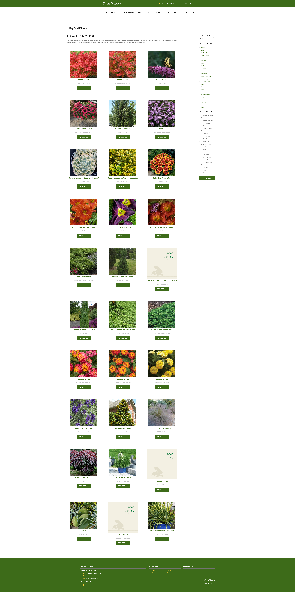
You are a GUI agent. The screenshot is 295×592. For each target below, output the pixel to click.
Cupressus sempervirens (123, 129)
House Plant (204, 71)
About (140, 12)
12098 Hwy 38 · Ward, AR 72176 (94, 573)
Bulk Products (128, 12)
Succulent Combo (205, 94)
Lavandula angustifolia (84, 428)
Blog (150, 12)
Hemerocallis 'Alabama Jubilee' (84, 227)
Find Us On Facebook (91, 585)
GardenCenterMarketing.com (209, 585)
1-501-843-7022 (187, 3)
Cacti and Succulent (206, 52)
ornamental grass (205, 79)
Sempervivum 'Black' (162, 481)
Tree (202, 97)
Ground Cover (205, 68)
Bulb (202, 50)
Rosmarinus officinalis (123, 477)
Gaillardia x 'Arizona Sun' (162, 178)
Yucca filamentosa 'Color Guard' (162, 531)
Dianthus (161, 129)
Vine (202, 107)
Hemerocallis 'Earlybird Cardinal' (161, 227)
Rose (202, 89)
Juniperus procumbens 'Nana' (162, 330)
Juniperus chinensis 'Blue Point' (123, 277)
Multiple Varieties (206, 76)
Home (105, 12)
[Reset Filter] (202, 182)
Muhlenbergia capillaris (162, 428)
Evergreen (204, 60)
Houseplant (204, 73)
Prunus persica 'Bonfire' (84, 477)
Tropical (203, 102)
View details (83, 88)
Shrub (202, 92)
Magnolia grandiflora (123, 428)
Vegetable (204, 105)
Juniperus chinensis (84, 277)
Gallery (159, 12)
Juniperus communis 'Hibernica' (84, 330)
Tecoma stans (123, 534)
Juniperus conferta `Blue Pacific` (123, 330)
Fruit (202, 65)
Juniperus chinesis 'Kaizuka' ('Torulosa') (162, 280)
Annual (203, 47)
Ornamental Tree (205, 81)
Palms (202, 84)
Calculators (173, 12)
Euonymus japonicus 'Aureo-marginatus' (123, 178)
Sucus (84, 531)
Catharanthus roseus (84, 129)
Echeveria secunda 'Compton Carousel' (84, 178)
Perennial (203, 86)
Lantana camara (84, 379)
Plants (114, 12)
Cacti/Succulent (205, 55)
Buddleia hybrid (162, 79)
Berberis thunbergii (84, 79)
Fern (202, 63)
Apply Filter (207, 178)
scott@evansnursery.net (168, 3)
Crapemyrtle (204, 58)
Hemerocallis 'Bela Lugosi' (123, 227)
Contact (187, 12)
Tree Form (204, 99)
